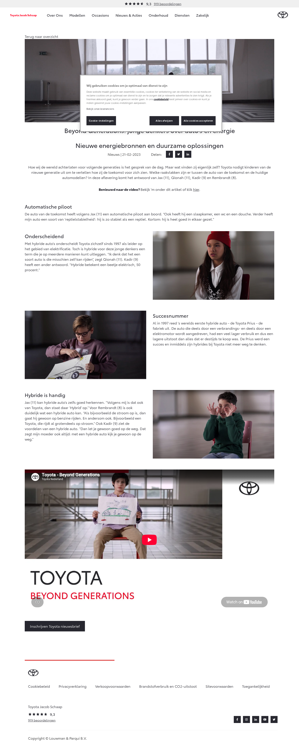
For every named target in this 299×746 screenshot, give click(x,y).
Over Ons (55, 15)
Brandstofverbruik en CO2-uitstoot (168, 686)
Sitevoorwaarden (219, 686)
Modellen (77, 15)
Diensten (182, 15)
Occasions (100, 15)
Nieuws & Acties (129, 15)
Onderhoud (158, 15)
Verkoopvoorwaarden (112, 686)
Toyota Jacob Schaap (23, 15)
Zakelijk (202, 15)
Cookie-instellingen (101, 120)
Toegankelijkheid (256, 686)
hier (196, 189)
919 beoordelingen (167, 4)
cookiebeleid (161, 99)
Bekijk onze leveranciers (100, 108)
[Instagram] (246, 719)
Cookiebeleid (39, 686)
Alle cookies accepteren (198, 120)
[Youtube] (264, 719)
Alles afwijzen (164, 120)
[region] (151, 103)
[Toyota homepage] (283, 15)
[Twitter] (178, 154)
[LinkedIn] (187, 154)
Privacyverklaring (72, 686)
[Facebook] (169, 154)
